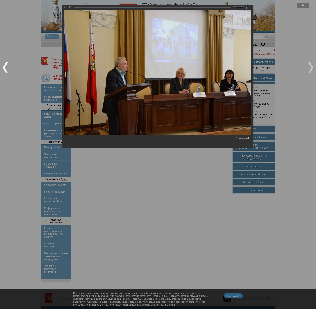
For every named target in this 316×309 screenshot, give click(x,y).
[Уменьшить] (246, 7)
